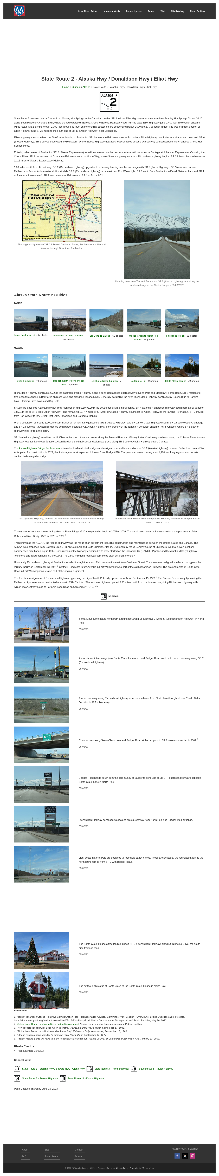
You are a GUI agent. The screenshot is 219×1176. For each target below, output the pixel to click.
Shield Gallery (177, 11)
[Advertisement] (109, 49)
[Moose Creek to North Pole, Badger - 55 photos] (144, 330)
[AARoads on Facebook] (177, 1156)
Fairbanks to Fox (175, 335)
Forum (151, 11)
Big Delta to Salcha (100, 335)
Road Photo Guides (88, 11)
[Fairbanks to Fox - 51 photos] (182, 330)
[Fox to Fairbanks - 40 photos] (31, 376)
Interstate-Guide (112, 11)
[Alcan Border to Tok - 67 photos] (31, 330)
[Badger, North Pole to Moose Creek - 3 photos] (69, 375)
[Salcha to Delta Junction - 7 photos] (106, 376)
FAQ (24, 1156)
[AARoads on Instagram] (192, 1156)
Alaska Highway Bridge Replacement (39, 448)
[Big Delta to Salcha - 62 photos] (106, 330)
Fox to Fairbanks (25, 381)
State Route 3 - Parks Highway (111, 1068)
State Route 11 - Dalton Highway (86, 1078)
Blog (47, 1149)
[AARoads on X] (185, 1156)
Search (78, 1156)
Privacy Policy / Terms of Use (142, 1168)
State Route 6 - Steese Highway (40, 1078)
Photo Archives (197, 11)
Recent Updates (134, 11)
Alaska (86, 87)
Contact (79, 1149)
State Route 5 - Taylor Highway (156, 1068)
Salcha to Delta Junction (105, 381)
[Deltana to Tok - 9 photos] (144, 376)
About (25, 1149)
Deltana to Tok (138, 381)
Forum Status (51, 1156)
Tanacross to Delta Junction (68, 335)
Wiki (162, 11)
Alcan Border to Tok (24, 335)
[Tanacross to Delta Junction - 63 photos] (69, 330)
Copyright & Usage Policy (117, 1168)
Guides (76, 87)
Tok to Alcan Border (175, 381)
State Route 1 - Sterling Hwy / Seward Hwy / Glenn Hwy (53, 1068)
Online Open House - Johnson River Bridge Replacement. (48, 1024)
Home (65, 87)
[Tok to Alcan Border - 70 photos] (182, 376)
